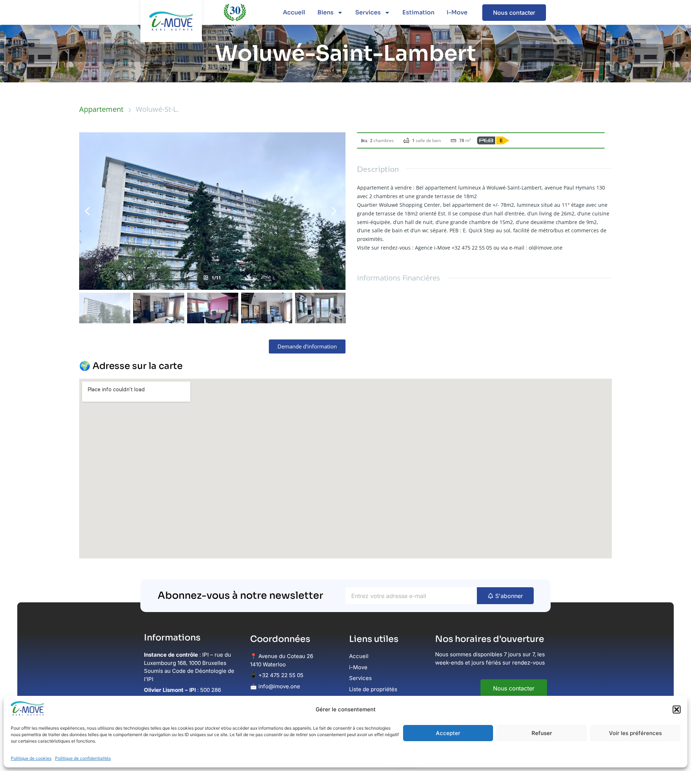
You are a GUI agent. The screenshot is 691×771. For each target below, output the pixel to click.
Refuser (542, 733)
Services (368, 12)
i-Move (457, 12)
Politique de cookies (31, 758)
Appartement (101, 109)
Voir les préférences (635, 733)
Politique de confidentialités (83, 758)
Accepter (448, 733)
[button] (676, 709)
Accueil (294, 12)
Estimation (418, 12)
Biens (325, 12)
